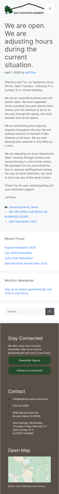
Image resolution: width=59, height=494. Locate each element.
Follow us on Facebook (29, 370)
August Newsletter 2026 (20, 247)
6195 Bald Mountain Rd (25, 412)
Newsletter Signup (29, 360)
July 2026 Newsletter (18, 252)
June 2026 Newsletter (19, 258)
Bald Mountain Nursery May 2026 (26, 263)
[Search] (49, 311)
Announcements (19, 207)
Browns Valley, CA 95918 (26, 416)
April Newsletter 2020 (23, 221)
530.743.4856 (21, 405)
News (34, 207)
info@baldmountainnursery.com (30, 399)
